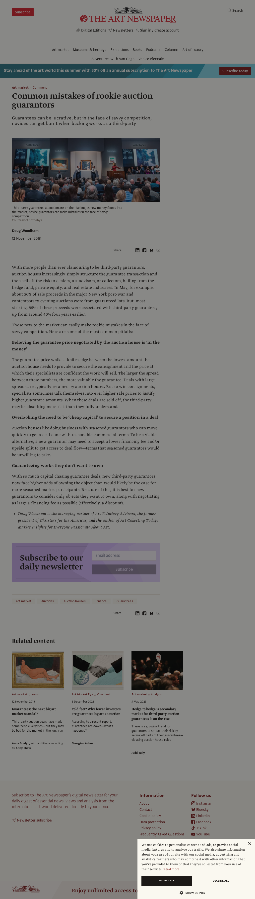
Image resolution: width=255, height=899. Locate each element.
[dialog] (196, 869)
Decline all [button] (221, 881)
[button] (194, 893)
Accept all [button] (167, 880)
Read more (171, 869)
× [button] (249, 844)
